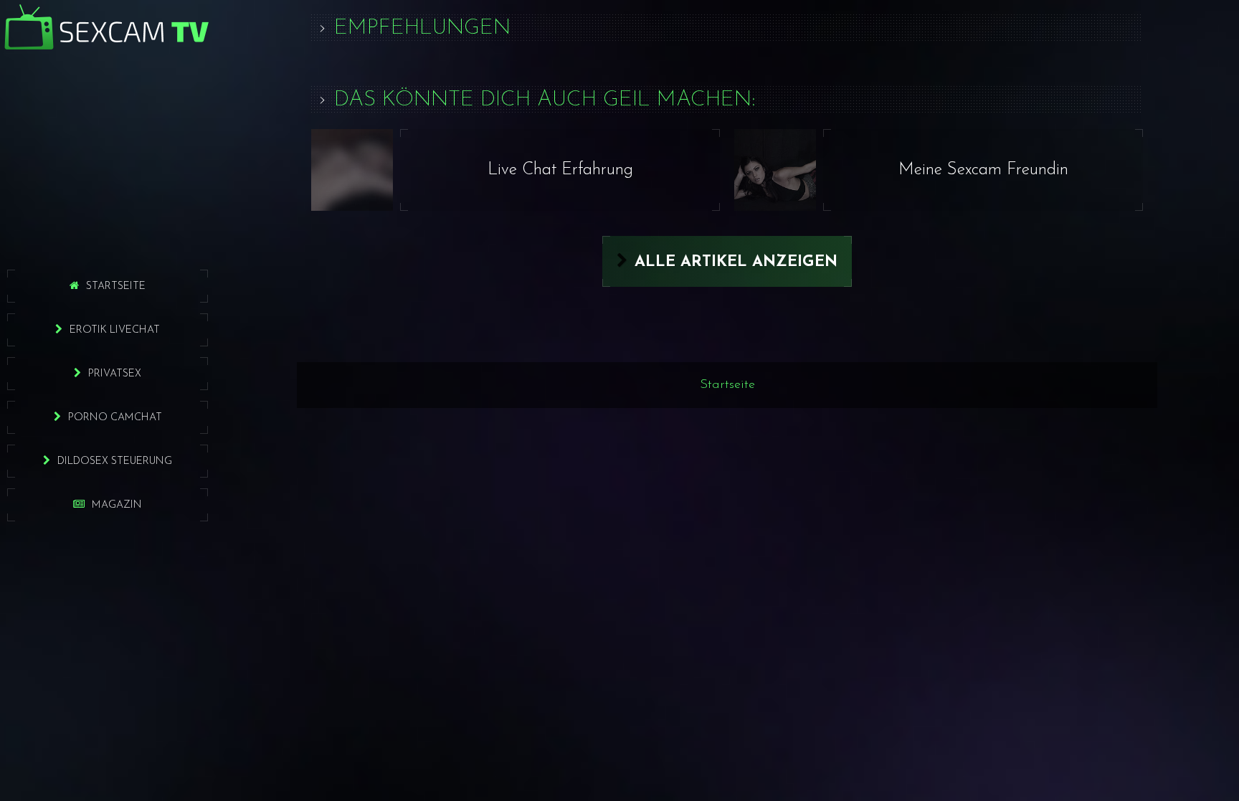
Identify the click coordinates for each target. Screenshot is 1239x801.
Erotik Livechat (115, 330)
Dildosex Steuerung (114, 461)
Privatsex (114, 374)
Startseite (116, 286)
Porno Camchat (115, 417)
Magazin (117, 505)
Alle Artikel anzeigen (736, 262)
